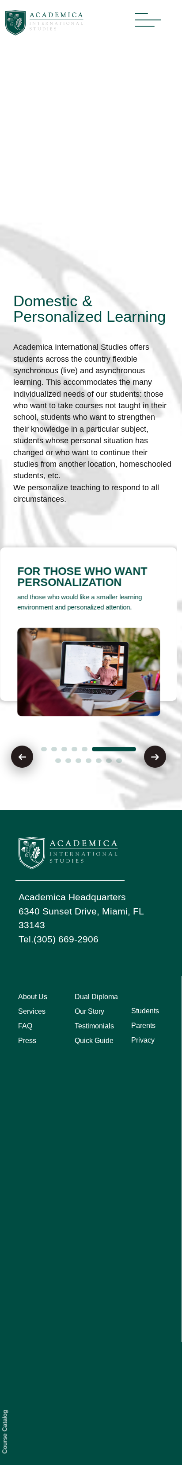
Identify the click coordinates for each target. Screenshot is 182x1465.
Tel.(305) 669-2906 (59, 939)
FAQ (25, 1026)
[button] (44, 749)
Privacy (143, 1040)
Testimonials (94, 1026)
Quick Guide (94, 1040)
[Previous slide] (22, 757)
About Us (32, 996)
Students (145, 1011)
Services (32, 1011)
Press (27, 1040)
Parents (143, 1025)
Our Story (89, 1011)
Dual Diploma (96, 996)
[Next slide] (155, 757)
